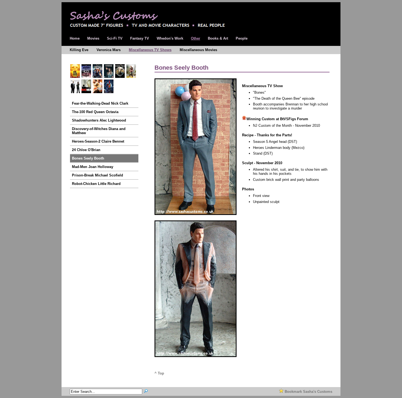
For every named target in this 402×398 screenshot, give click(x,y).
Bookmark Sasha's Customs (308, 392)
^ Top (159, 373)
